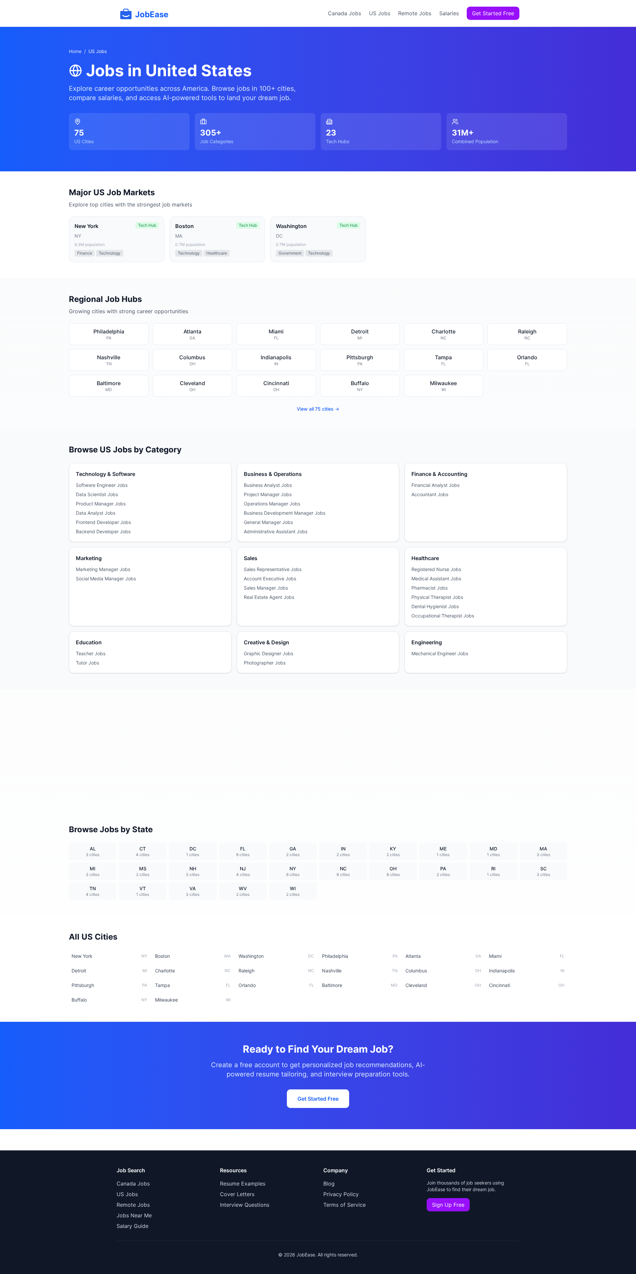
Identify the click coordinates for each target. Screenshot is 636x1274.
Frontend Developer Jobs (103, 522)
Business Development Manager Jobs (284, 513)
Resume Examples (242, 1183)
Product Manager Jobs (101, 503)
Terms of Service (344, 1204)
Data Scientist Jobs (97, 494)
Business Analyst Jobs (268, 485)
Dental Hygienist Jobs (435, 606)
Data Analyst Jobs (95, 513)
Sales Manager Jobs (266, 588)
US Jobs (379, 13)
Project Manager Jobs (268, 494)
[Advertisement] (318, 748)
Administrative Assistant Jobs (275, 531)
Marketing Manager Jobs (103, 569)
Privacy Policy (341, 1194)
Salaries (449, 13)
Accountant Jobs (429, 494)
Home (75, 51)
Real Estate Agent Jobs (269, 597)
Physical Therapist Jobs (437, 597)
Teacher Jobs (90, 653)
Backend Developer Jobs (103, 531)
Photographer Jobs (265, 663)
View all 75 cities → (318, 409)
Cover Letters (237, 1194)
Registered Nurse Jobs (436, 569)
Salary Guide (132, 1226)
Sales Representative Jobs (272, 569)
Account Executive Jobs (270, 578)
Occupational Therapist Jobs (442, 615)
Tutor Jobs (87, 663)
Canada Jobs (344, 13)
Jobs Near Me (134, 1215)
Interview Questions (244, 1204)
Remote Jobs (414, 13)
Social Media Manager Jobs (106, 578)
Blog (329, 1183)
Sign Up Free (448, 1204)
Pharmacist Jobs (429, 588)
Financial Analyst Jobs (435, 485)
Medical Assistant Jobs (436, 578)
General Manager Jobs (268, 522)
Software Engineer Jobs (102, 485)
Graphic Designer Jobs (268, 653)
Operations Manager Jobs (272, 503)
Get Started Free (493, 13)
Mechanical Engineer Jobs (439, 653)
